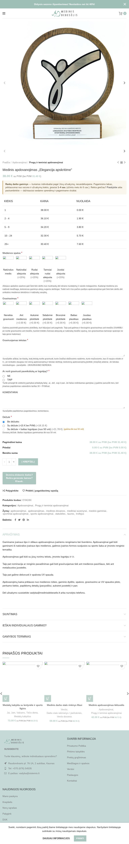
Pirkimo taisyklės (76, 751)
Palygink (7, 813)
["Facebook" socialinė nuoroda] (15, 520)
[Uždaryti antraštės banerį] (125, 4)
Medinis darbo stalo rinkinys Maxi (64, 705)
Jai (8, 712)
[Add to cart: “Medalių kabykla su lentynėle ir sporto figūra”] (6, 698)
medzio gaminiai (97, 510)
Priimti (80, 838)
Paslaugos (72, 775)
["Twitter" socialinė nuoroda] (19, 520)
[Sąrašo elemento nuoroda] (32, 768)
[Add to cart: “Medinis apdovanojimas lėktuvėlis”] (89, 698)
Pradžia (6, 162)
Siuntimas (10, 614)
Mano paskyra (10, 796)
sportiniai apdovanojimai (15, 513)
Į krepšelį (28, 461)
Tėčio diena (32, 712)
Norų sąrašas (10, 807)
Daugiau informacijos (56, 838)
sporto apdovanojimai (41, 513)
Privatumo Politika (76, 745)
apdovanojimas (36, 510)
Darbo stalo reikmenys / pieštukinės (64, 713)
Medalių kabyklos (22, 716)
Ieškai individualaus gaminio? (25, 625)
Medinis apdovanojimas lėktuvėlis (106, 705)
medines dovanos (55, 510)
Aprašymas (11, 534)
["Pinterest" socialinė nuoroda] (24, 520)
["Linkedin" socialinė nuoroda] (28, 520)
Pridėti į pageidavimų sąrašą (42, 490)
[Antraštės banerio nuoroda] (59, 4)
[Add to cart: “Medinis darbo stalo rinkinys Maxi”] (47, 698)
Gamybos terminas (17, 636)
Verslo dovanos (64, 716)
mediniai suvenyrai (77, 510)
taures (70, 513)
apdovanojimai (18, 510)
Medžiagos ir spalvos (78, 763)
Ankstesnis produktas (118, 162)
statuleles (60, 513)
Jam (13, 712)
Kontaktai (72, 780)
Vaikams (21, 712)
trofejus (80, 513)
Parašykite (112, 187)
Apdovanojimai (19, 162)
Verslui (64, 709)
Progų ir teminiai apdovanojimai (46, 162)
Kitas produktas (124, 162)
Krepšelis (7, 802)
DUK (5, 819)
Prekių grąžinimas (76, 757)
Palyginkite (12, 490)
